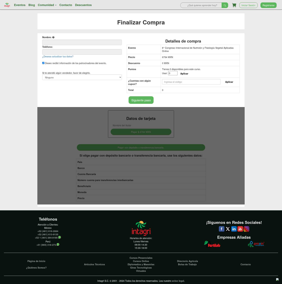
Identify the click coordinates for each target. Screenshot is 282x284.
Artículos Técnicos (94, 264)
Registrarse (268, 5)
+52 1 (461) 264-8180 (46, 237)
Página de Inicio (36, 261)
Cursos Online (141, 261)
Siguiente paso (141, 100)
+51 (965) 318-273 (46, 244)
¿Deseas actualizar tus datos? (57, 56)
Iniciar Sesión (248, 5)
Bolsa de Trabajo (187, 264)
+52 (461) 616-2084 (48, 231)
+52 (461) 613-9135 (48, 234)
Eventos (19, 5)
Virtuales (141, 270)
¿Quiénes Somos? (36, 267)
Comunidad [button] (46, 5)
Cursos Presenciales (141, 257)
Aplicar (184, 73)
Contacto (65, 5)
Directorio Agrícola (187, 261)
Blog (31, 5)
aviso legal (178, 280)
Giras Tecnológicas (141, 267)
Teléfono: (47, 46)
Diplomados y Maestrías (141, 264)
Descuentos (83, 5)
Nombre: (47, 37)
